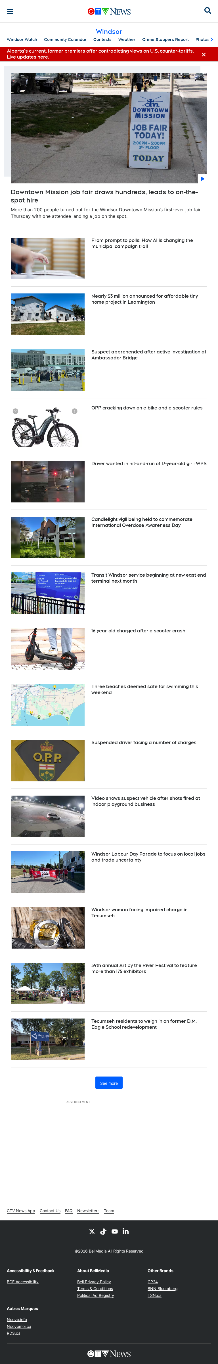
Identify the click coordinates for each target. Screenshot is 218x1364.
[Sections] (10, 11)
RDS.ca (13, 1333)
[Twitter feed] (92, 1231)
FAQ (69, 1210)
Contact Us (50, 1210)
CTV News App (21, 1210)
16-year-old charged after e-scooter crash (138, 631)
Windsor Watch (22, 39)
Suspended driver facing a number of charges (143, 742)
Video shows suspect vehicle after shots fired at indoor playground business (145, 801)
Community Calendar (65, 39)
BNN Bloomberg (163, 1288)
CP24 (153, 1281)
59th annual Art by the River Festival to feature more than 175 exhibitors (144, 968)
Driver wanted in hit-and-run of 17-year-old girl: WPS (149, 463)
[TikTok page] (103, 1231)
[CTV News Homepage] (109, 11)
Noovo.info (17, 1319)
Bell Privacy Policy (94, 1281)
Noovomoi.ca (19, 1326)
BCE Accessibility (23, 1281)
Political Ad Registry (95, 1295)
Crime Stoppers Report (165, 39)
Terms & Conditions (95, 1288)
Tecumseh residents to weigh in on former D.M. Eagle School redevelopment (144, 1024)
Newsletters (88, 1210)
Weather (126, 39)
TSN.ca (155, 1295)
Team (109, 1210)
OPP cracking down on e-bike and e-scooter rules (147, 408)
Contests (102, 39)
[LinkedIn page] (126, 1231)
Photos (202, 39)
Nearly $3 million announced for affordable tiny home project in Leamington (144, 299)
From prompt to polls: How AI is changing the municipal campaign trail (142, 243)
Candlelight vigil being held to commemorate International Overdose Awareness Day (141, 522)
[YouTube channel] (114, 1231)
